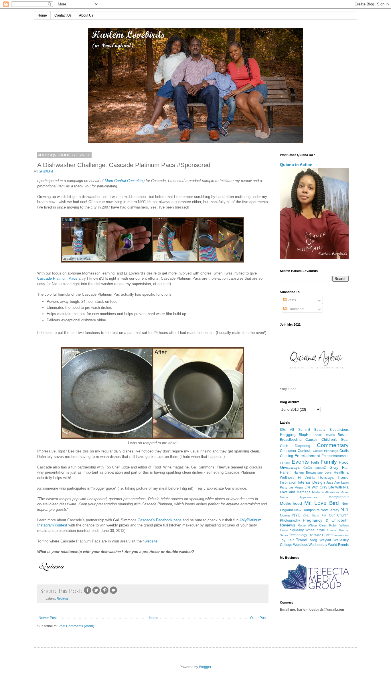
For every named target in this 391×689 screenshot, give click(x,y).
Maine (345, 492)
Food (344, 462)
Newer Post (48, 618)
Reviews (63, 598)
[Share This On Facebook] (87, 593)
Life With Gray (316, 487)
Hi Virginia (306, 477)
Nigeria (285, 515)
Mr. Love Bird (321, 503)
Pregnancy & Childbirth (326, 520)
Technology (298, 535)
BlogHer (305, 435)
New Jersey (330, 510)
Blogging (288, 434)
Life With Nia (338, 487)
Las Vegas (296, 487)
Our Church (339, 515)
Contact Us (63, 15)
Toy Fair (287, 540)
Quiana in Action (296, 164)
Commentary (333, 445)
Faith (315, 462)
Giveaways (290, 467)
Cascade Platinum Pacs (57, 278)
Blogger (205, 667)
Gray (333, 467)
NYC (296, 515)
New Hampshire (307, 510)
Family (329, 462)
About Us (86, 15)
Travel (301, 540)
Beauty (319, 430)
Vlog (313, 540)
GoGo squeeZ (314, 467)
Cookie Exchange (325, 450)
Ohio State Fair (314, 515)
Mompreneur (339, 497)
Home (42, 15)
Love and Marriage (295, 492)
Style (321, 530)
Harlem (285, 472)
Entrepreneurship (335, 456)
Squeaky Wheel (302, 530)
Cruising (286, 456)
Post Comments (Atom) (76, 626)
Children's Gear (335, 440)
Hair (345, 468)
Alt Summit (300, 430)
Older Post (258, 618)
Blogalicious (339, 430)
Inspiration (288, 482)
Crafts (344, 451)
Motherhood (291, 503)
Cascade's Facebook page (159, 520)
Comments (295, 309)
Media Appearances (298, 497)
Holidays (326, 477)
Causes (311, 440)
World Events (338, 545)
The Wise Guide (319, 535)
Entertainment (307, 455)
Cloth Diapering (295, 446)
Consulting (125, 181)
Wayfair (325, 540)
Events (300, 462)
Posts (291, 300)
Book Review (325, 434)
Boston (343, 435)
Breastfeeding (291, 440)
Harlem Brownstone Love (313, 472)
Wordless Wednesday (310, 545)
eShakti (285, 462)
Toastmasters (340, 535)
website (151, 541)
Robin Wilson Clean (312, 525)
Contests (304, 451)
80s (283, 430)
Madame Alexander (325, 492)
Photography (290, 520)
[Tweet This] (96, 593)
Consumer (288, 451)
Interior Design (311, 482)
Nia (344, 509)
